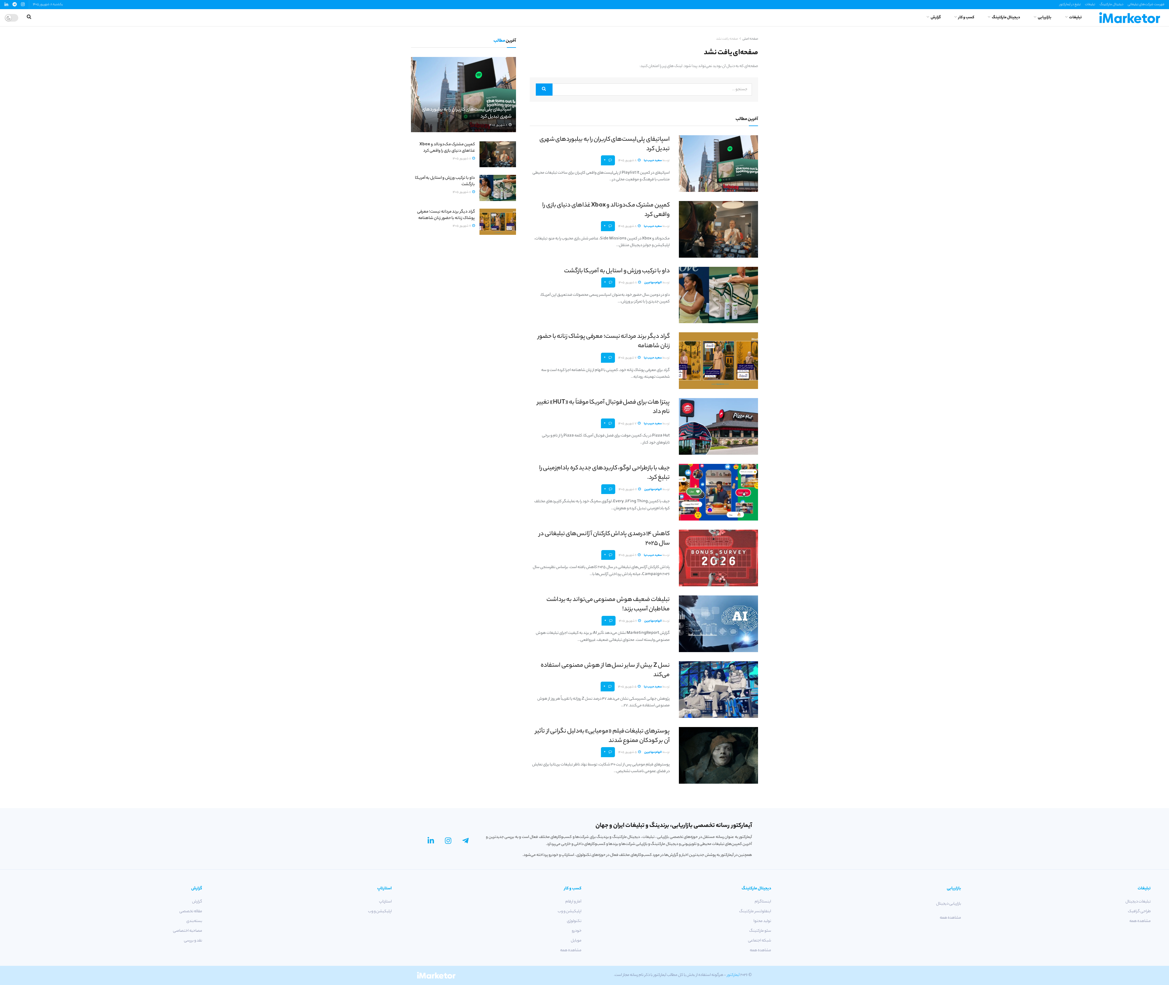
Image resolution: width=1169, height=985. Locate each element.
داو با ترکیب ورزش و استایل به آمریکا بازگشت (617, 271)
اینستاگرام (763, 902)
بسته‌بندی (194, 921)
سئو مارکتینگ (760, 931)
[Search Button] (544, 89)
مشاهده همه (1140, 921)
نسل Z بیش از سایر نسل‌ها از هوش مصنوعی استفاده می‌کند (605, 670)
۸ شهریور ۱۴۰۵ (627, 160)
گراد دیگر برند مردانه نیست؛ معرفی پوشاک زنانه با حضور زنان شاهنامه (604, 341)
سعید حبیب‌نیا (653, 160)
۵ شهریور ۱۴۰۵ (627, 687)
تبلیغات (1090, 4)
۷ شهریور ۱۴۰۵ (627, 358)
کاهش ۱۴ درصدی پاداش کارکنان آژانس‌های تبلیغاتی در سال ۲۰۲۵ (604, 539)
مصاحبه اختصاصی (187, 931)
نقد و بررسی (193, 940)
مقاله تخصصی (190, 911)
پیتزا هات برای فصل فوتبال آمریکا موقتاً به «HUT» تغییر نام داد (603, 407)
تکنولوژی (574, 921)
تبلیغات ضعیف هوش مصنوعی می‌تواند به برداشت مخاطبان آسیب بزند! (608, 604)
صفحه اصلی (750, 39)
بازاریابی (1044, 17)
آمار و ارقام (573, 902)
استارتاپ (385, 902)
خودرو (576, 931)
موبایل (576, 940)
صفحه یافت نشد (727, 39)
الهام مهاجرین (653, 282)
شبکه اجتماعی (759, 940)
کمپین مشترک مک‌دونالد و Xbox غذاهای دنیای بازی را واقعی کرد (606, 210)
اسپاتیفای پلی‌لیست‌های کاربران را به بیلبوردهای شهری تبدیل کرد (604, 144)
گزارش (936, 17)
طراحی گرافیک (1139, 911)
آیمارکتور (733, 975)
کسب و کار (966, 17)
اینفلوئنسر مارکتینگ (755, 911)
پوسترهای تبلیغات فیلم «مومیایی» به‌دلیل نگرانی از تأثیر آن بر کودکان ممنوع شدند (602, 736)
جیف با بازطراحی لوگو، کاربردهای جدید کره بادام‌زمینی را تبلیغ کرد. (604, 473)
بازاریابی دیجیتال (948, 904)
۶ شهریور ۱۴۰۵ (628, 555)
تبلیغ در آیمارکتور (1070, 4)
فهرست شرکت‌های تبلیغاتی (1146, 4)
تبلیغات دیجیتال (1138, 902)
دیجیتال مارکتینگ (1111, 4)
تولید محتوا (762, 921)
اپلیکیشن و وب (569, 911)
